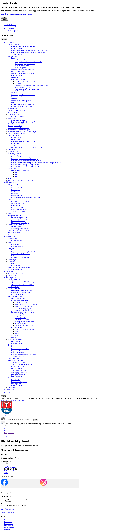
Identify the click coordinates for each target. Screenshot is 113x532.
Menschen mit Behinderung (20, 293)
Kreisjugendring (16, 343)
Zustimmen (4, 19)
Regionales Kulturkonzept (19, 351)
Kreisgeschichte (16, 186)
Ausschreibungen (13, 155)
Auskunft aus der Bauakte (23, 60)
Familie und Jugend (17, 75)
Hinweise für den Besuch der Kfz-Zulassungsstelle (31, 85)
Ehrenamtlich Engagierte (19, 300)
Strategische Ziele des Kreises (21, 211)
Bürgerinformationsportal (20, 201)
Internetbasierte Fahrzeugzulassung (27, 89)
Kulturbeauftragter (17, 353)
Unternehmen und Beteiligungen (19, 267)
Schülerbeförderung (18, 374)
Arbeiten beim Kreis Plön (16, 225)
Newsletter (15, 337)
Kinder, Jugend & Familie (16, 339)
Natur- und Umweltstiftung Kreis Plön (20, 180)
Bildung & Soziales (10, 277)
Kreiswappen (15, 190)
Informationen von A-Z (22, 302)
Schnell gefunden (13, 136)
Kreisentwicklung (10, 236)
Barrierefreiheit (9, 526)
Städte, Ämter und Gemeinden (21, 192)
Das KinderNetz (16, 341)
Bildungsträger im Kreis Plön (24, 322)
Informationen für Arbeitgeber (25, 329)
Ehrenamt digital (16, 240)
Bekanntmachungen (14, 153)
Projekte (14, 264)
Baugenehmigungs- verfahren (25, 64)
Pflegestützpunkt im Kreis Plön (21, 291)
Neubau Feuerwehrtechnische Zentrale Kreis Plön (27, 147)
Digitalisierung (12, 238)
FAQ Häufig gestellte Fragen (24, 308)
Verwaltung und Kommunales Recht (23, 95)
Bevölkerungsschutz (14, 168)
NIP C (16, 176)
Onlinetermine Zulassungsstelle (25, 81)
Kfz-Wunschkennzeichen (23, 87)
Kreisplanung (8, 271)
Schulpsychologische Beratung (21, 364)
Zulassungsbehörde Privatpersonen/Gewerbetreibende (29, 50)
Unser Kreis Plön (13, 184)
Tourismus (11, 262)
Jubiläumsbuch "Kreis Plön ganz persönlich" (25, 198)
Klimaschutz (15, 244)
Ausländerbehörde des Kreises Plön (23, 46)
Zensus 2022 (12, 275)
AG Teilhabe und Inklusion (20, 281)
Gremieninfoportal (17, 203)
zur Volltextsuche (10, 25)
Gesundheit (15, 77)
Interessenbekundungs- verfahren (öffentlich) (26, 161)
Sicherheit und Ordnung (19, 97)
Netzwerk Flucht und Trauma (24, 326)
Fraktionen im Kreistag (18, 207)
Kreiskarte (14, 194)
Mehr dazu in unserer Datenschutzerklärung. (17, 14)
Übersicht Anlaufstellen (22, 320)
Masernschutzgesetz (18, 120)
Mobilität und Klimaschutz (20, 258)
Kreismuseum (16, 347)
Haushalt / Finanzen (14, 232)
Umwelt (13, 103)
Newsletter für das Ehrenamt (24, 310)
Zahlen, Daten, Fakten (18, 188)
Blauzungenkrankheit (15, 126)
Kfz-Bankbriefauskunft (22, 91)
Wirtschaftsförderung (15, 269)
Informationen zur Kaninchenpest (19, 130)
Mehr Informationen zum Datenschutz (13, 400)
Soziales (14, 99)
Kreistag (10, 200)
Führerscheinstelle (17, 48)
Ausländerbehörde (14, 108)
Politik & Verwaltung (11, 182)
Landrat (10, 213)
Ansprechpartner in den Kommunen (27, 316)
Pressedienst (12, 149)
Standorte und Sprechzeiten (20, 217)
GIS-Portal (14, 93)
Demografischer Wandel (16, 273)
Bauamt (10, 178)
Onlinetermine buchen (15, 44)
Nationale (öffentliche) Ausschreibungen (24, 159)
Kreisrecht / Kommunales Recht (18, 231)
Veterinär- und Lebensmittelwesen (22, 105)
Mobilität (11, 248)
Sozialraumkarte (13, 287)
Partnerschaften (16, 196)
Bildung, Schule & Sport (15, 360)
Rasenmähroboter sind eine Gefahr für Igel (22, 132)
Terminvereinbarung (7, 512)
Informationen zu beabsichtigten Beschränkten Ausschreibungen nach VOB (36, 163)
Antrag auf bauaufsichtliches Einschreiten (28, 62)
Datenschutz (8, 524)
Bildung (17, 331)
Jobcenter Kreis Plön (18, 295)
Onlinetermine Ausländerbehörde (22, 70)
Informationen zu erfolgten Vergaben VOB (25, 165)
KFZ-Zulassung (16, 139)
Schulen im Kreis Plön (18, 370)
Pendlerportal (16, 143)
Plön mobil (14, 250)
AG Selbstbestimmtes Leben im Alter (23, 283)
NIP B (16, 174)
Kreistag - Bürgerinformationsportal (23, 141)
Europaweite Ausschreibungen (21, 157)
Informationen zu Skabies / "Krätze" (23, 122)
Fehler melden (9, 528)
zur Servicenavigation (11, 31)
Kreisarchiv (11, 388)
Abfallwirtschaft (13, 112)
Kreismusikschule (13, 359)
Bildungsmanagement (18, 366)
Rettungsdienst (16, 384)
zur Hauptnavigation (11, 27)
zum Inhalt (7, 23)
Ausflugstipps (15, 265)
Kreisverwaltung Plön (15, 215)
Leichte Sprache (9, 393)
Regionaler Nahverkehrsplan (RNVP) (23, 252)
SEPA (13, 145)
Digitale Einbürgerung (18, 72)
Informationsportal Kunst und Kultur (23, 355)
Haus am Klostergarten (19, 382)
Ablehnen (3, 17)
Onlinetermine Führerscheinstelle (22, 73)
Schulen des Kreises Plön (19, 372)
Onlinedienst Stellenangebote (21, 101)
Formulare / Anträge (18, 116)
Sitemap (7, 530)
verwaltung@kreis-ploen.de (15, 471)
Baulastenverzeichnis (22, 66)
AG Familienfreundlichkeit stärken (22, 285)
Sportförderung (16, 376)
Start (6, 429)
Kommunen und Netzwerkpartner (22, 312)
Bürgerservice (9, 42)
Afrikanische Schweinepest (16, 134)
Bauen (13, 58)
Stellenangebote (16, 227)
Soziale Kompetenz (14, 289)
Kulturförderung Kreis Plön (20, 349)
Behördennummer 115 (15, 124)
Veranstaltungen (13, 151)
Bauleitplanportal (20, 68)
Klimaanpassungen (17, 246)
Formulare (18, 83)
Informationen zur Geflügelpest (18, 128)
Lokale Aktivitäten (20, 318)
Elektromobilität (16, 256)
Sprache (3, 396)
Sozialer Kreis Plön (14, 279)
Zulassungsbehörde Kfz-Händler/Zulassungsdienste (28, 52)
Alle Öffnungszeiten (7, 509)
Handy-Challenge (17, 368)
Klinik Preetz (15, 380)
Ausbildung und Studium (19, 229)
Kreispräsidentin (16, 205)
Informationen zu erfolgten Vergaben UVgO (25, 167)
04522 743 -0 (11, 467)
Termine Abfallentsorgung (16, 110)
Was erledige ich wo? (15, 114)
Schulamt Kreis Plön (18, 362)
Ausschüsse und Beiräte (19, 209)
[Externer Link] (4, 482)
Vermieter (14, 335)
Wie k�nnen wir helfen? (9, 420)
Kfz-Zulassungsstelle (18, 79)
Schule (17, 333)
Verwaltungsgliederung (19, 219)
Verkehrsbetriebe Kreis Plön (20, 254)
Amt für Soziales (16, 54)
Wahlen (10, 234)
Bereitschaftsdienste (18, 221)
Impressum (8, 522)
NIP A (16, 172)
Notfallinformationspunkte (20, 170)
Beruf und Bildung (17, 327)
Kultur (10, 345)
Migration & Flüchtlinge (15, 296)
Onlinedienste (12, 56)
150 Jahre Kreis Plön (18, 357)
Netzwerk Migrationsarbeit (24, 314)
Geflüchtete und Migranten (20, 298)
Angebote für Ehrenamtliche (24, 306)
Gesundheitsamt (16, 386)
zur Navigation (9, 29)
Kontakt (6, 520)
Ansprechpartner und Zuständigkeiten (27, 304)
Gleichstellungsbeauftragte (20, 223)
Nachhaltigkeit (12, 260)
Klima (9, 242)
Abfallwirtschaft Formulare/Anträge (23, 106)
